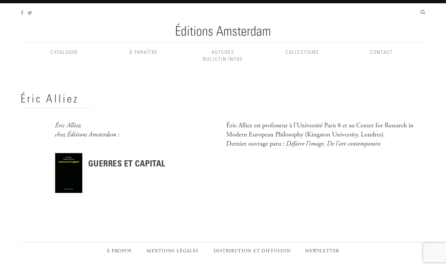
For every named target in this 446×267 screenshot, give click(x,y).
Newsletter (322, 251)
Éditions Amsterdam (223, 32)
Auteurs (223, 52)
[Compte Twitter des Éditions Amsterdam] (30, 13)
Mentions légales (173, 251)
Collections (302, 52)
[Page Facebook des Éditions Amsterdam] (23, 13)
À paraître (143, 52)
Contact (381, 52)
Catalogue (64, 52)
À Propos (119, 251)
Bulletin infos (223, 59)
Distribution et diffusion (252, 251)
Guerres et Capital (127, 164)
